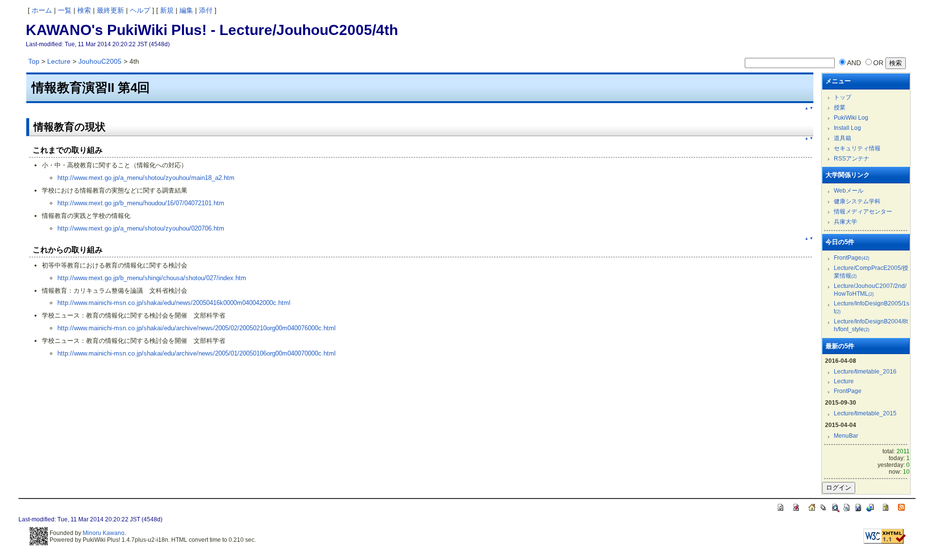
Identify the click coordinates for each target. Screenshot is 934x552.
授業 (839, 107)
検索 (84, 10)
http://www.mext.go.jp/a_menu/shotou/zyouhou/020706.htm (140, 228)
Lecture (59, 61)
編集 (186, 10)
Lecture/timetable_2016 (865, 371)
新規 (167, 10)
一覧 (65, 10)
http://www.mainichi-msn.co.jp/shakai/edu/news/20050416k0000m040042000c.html (173, 302)
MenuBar (846, 435)
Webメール (848, 190)
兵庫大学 (845, 221)
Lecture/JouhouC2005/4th (308, 30)
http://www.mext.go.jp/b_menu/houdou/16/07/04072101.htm (140, 203)
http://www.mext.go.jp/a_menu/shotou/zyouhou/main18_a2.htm (145, 177)
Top (33, 61)
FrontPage (851, 257)
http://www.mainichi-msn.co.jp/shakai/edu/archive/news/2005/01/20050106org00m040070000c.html (196, 353)
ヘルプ (140, 10)
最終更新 (110, 10)
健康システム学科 (857, 201)
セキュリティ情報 (857, 148)
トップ (842, 97)
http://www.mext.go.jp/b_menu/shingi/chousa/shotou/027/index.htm (151, 278)
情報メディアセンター (863, 211)
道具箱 (842, 138)
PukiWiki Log (851, 117)
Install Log (847, 128)
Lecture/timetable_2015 (865, 413)
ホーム (42, 10)
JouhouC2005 (100, 61)
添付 (206, 10)
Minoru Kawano (104, 533)
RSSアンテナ (851, 158)
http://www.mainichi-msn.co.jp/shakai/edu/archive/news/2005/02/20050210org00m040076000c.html (196, 328)
